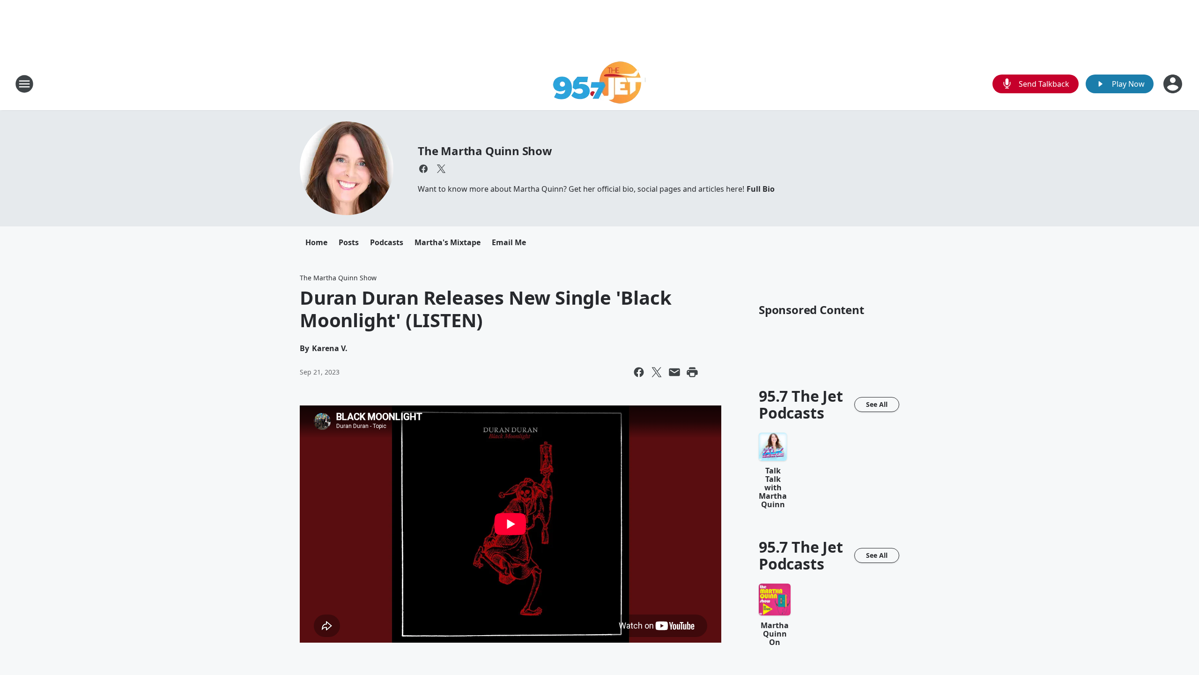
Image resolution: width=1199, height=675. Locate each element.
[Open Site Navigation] (24, 84)
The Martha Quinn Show (485, 150)
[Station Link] (600, 83)
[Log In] (1173, 84)
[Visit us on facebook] (423, 168)
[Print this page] (692, 372)
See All (877, 404)
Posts (349, 242)
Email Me (509, 242)
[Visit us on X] (441, 168)
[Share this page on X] (656, 372)
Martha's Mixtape (447, 242)
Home (316, 242)
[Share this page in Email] (674, 372)
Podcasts (386, 242)
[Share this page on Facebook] (638, 372)
